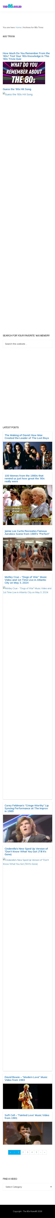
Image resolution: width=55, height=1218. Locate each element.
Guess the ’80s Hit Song (17, 89)
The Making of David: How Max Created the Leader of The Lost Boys (27, 436)
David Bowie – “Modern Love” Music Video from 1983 (26, 1078)
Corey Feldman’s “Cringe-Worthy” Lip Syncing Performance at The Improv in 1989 (27, 808)
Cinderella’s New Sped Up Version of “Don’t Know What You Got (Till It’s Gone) (26, 851)
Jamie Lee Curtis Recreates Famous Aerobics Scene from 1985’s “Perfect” (27, 532)
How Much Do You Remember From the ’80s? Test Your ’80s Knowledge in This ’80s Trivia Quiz (26, 56)
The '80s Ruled (12, 5)
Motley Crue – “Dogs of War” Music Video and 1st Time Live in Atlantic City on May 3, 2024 (26, 579)
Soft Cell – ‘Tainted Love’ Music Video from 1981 (27, 1116)
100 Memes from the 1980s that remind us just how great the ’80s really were (25, 478)
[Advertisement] (27, 387)
